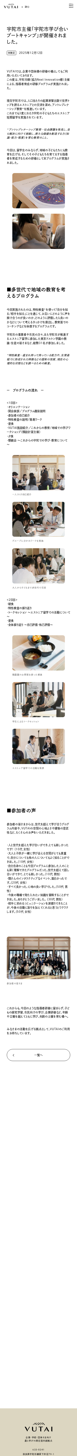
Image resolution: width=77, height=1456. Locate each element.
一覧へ (38, 1055)
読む (27, 7)
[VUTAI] (11, 6)
